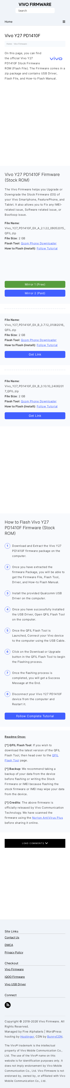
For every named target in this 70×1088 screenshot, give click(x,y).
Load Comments (33, 843)
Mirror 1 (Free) (35, 284)
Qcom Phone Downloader (39, 243)
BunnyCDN (55, 1036)
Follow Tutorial (47, 248)
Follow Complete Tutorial (35, 716)
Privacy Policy (14, 952)
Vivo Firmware (35, 4)
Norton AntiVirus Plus (47, 817)
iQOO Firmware (15, 977)
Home (9, 44)
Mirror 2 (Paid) (35, 293)
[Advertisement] (35, 122)
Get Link (35, 354)
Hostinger (27, 1036)
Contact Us (12, 937)
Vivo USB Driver (15, 984)
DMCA (9, 945)
